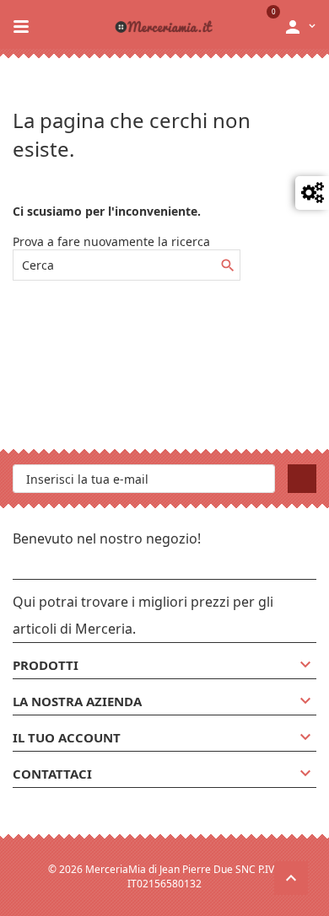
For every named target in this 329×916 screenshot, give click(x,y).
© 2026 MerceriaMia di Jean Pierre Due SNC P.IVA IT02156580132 (164, 876)
